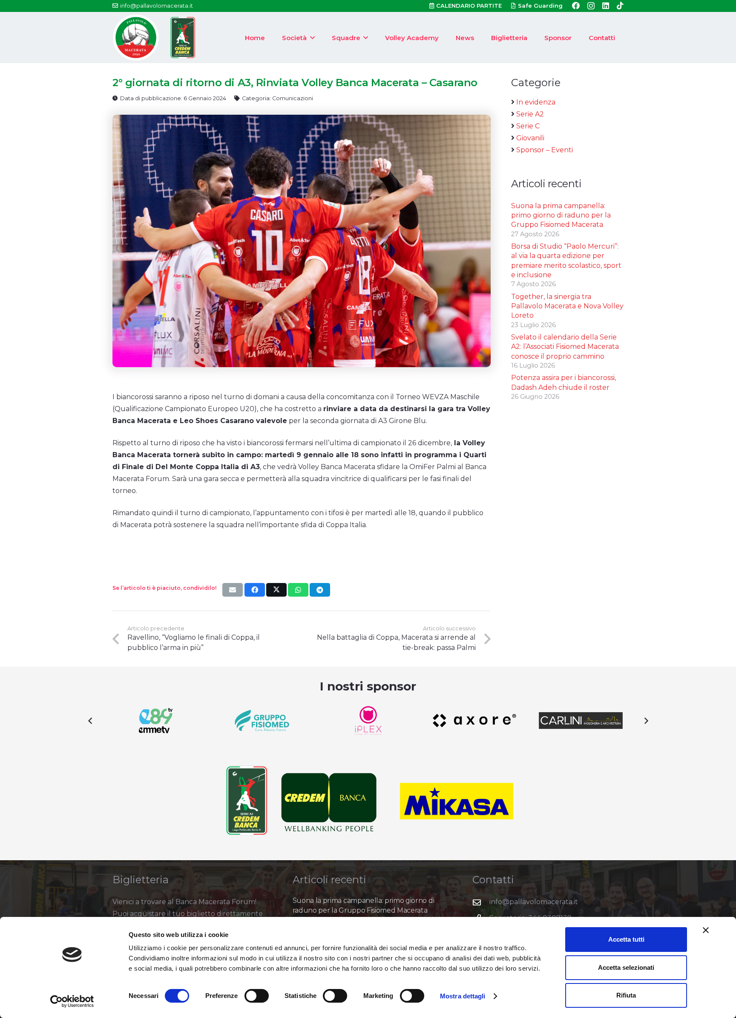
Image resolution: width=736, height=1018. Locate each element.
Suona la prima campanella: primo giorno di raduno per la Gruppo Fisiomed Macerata (561, 215)
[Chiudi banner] (706, 930)
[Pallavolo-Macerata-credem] (183, 37)
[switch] (256, 996)
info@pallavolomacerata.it (533, 902)
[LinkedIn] (605, 5)
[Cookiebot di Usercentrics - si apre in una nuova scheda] (72, 1001)
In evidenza (535, 102)
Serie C (528, 126)
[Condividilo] (254, 590)
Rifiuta (626, 995)
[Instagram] (591, 6)
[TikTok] (620, 5)
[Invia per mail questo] (232, 590)
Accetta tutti (626, 939)
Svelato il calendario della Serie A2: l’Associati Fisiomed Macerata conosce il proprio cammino (565, 346)
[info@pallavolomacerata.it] (480, 902)
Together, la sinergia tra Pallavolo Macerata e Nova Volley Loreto (567, 306)
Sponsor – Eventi (544, 150)
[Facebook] (576, 5)
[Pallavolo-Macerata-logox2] (135, 37)
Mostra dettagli (463, 996)
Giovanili (530, 138)
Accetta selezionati (626, 967)
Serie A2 (530, 114)
